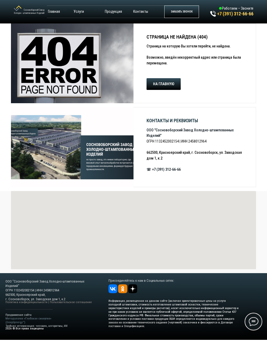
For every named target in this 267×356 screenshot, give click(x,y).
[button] (181, 11)
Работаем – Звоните (237, 8)
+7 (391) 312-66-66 (235, 13)
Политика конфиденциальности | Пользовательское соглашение (48, 302)
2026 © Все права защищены (24, 328)
